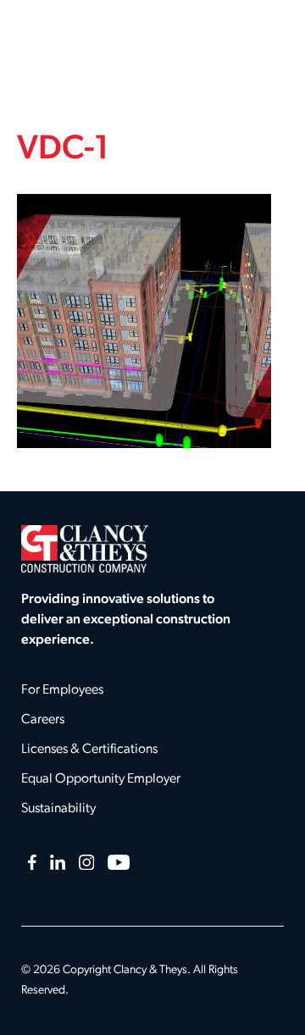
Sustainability (58, 809)
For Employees (62, 690)
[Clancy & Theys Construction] (84, 549)
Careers (42, 720)
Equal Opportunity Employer (100, 779)
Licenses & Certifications (89, 749)
